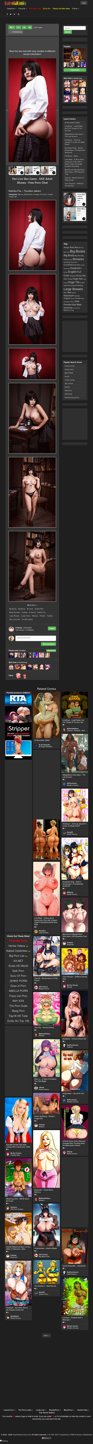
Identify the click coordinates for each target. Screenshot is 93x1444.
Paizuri (73, 298)
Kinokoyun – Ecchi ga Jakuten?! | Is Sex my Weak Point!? (75, 142)
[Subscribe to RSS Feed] (14, 14)
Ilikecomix (68, 390)
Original (67, 298)
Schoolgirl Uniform (69, 301)
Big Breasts (28, 194)
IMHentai (70, 892)
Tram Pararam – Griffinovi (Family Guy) (74, 184)
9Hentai (69, 1152)
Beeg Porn (18, 1011)
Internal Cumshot (70, 285)
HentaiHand (15, 1316)
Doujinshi (75, 268)
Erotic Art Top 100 (18, 1021)
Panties (42, 616)
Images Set (13, 196)
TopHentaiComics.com (22, 1434)
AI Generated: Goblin (72, 122)
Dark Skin (76, 265)
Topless (50, 616)
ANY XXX (18, 1001)
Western (67, 310)
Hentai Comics (72, 834)
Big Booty (21, 609)
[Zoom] (24, 27)
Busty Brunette (14, 612)
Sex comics (69, 383)
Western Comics (72, 785)
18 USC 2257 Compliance (58, 1434)
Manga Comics (44, 988)
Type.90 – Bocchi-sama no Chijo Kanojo (74, 179)
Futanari (70, 1047)
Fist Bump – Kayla (71, 156)
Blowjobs (78, 259)
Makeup (35, 616)
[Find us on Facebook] (7, 14)
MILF (65, 292)
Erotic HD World (18, 966)
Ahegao (66, 247)
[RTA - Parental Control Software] (18, 699)
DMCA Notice (76, 1434)
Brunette (30, 609)
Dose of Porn (18, 986)
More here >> (32, 605)
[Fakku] (18, 675)
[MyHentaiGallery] (25, 675)
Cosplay (36, 194)
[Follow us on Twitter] (11, 14)
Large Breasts (14, 616)
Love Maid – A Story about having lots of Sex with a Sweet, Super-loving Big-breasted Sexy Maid (74, 162)
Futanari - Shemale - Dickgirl (77, 730)
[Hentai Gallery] (46, 839)
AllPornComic (72, 783)
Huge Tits (74, 282)
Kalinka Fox (41, 612)
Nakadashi (69, 295)
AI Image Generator (45, 746)
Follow (52, 628)
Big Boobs (13, 609)
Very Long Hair (14, 619)
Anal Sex (74, 247)
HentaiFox (42, 931)
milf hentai (68, 394)
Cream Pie (74, 262)
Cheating (67, 262)
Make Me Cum (36, 170)
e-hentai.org (17, 32)
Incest (82, 282)
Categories (11, 8)
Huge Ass (78, 278)
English (72, 272)
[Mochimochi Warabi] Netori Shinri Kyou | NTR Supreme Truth (74, 172)
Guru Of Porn (18, 976)
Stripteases (87, 1434)
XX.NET (18, 961)
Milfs (69, 292)
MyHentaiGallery (72, 728)
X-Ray (72, 310)
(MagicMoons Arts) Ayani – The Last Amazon (74, 135)
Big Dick (78, 255)
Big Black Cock (44, 1256)
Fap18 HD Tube (18, 1016)
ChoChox (14, 1207)
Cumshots (68, 264)
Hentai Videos (17, 946)
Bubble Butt (39, 609)
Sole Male (76, 304)
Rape (82, 298)
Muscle (74, 293)
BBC (80, 247)
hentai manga (70, 380)
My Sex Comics (72, 985)
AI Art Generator (44, 745)
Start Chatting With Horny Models (52, 170)
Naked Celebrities (16, 951)
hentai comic (69, 369)
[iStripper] (18, 742)
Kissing (80, 285)
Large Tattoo (25, 616)
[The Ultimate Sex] (18, 715)
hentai (67, 376)
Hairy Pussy (68, 279)
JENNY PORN (18, 981)
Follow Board (51, 651)
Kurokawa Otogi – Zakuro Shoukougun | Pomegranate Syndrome (75, 150)
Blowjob (70, 259)
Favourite (22, 8)
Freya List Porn (18, 996)
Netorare (77, 296)
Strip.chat (79, 203)
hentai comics (70, 366)
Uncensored (76, 308)
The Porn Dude (18, 1006)
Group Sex (81, 275)
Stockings (68, 307)
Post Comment (48, 644)
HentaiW (70, 832)
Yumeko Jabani (27, 619)
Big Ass (20, 194)
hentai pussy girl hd (72, 397)
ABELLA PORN (18, 991)
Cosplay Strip (15, 1155)
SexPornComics (72, 1045)
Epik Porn (18, 971)
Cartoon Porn (43, 1294)
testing (67, 387)
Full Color (43, 194)
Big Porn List (16, 956)
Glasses (73, 276)
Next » (46, 1335)
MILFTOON (69, 373)
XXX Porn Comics (17, 1209)
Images (50, 194)
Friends (75, 8)
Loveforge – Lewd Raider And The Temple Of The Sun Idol (74, 128)
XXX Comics (43, 987)
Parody (69, 987)
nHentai (41, 1087)
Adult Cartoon (72, 1274)
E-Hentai (32, 612)
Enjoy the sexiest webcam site (20, 170)
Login (84, 3)
